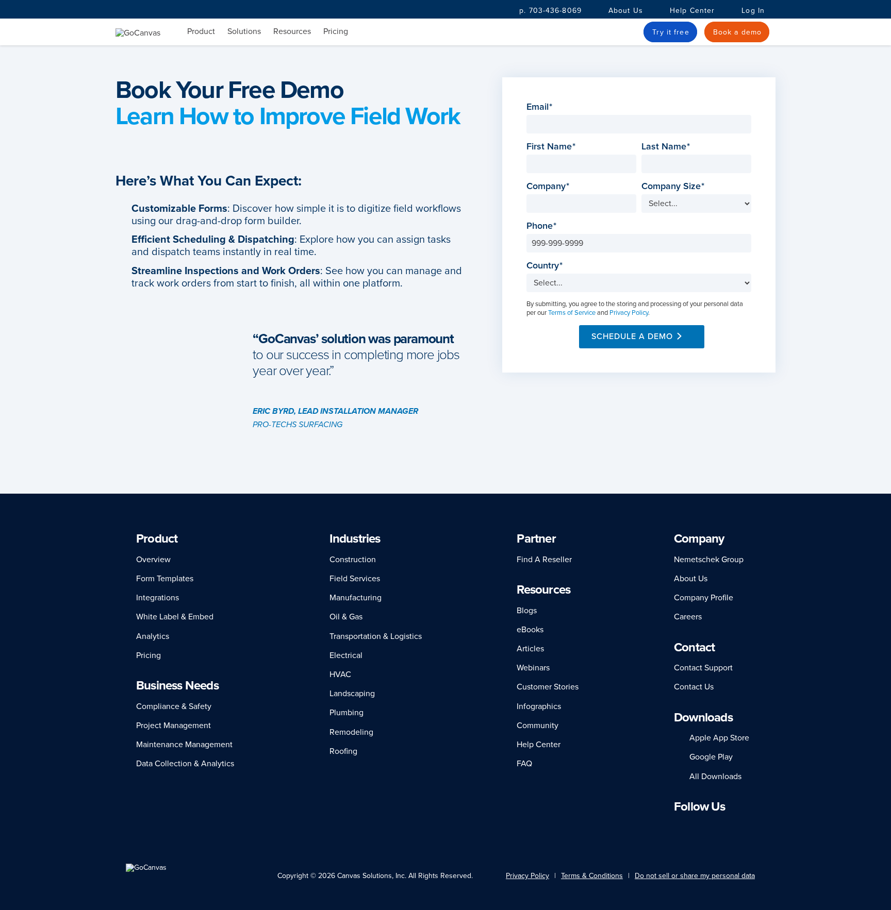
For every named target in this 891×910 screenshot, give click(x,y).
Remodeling (351, 732)
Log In (753, 10)
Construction (352, 559)
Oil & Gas (345, 617)
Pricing (335, 31)
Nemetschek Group (709, 559)
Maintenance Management (184, 744)
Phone (542, 226)
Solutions (244, 32)
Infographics (539, 706)
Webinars (533, 668)
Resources (292, 32)
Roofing (343, 751)
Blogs (527, 610)
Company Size (674, 186)
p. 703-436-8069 (550, 10)
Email (540, 107)
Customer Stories (548, 687)
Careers (688, 617)
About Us (625, 10)
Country (545, 265)
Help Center (692, 10)
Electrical (345, 655)
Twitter (723, 827)
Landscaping (352, 693)
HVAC (340, 674)
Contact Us (694, 687)
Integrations (157, 598)
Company (549, 186)
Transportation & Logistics (375, 636)
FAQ (524, 764)
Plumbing (346, 712)
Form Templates (164, 579)
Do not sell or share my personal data (695, 875)
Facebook (692, 827)
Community (537, 725)
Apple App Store (719, 738)
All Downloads (715, 776)
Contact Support (703, 668)
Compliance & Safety (173, 706)
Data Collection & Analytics (185, 764)
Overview (153, 559)
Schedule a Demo (632, 336)
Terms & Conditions (592, 875)
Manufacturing (355, 598)
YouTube (742, 827)
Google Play (711, 757)
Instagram (706, 827)
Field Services (354, 579)
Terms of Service (572, 313)
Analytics (152, 636)
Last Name (666, 146)
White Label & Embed (174, 617)
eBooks (530, 630)
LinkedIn (678, 827)
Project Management (173, 725)
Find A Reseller (544, 559)
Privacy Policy (628, 313)
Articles (530, 649)
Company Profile (703, 598)
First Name (552, 146)
